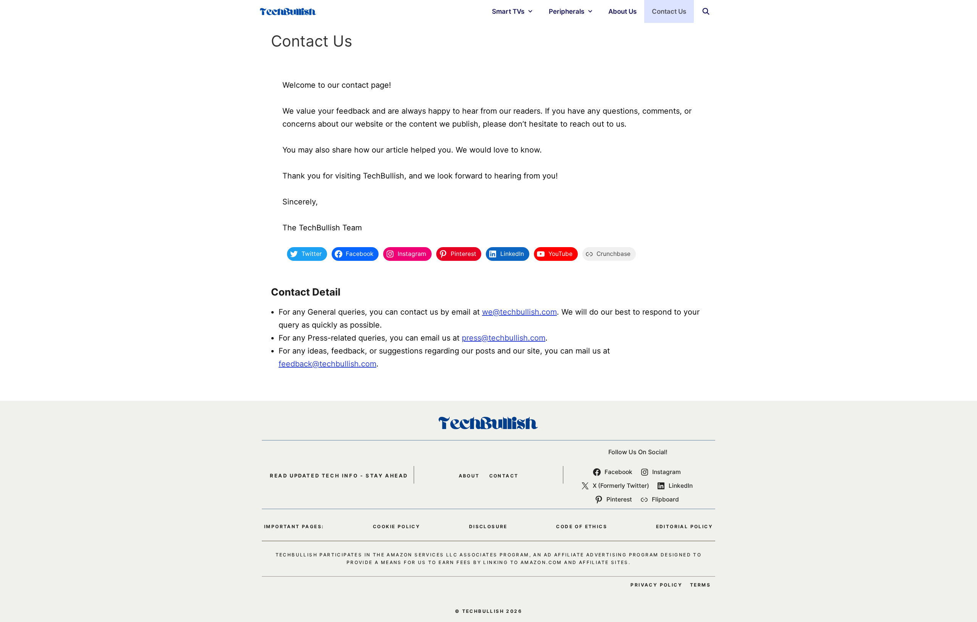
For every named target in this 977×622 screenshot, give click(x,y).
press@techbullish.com (503, 337)
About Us (622, 11)
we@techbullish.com (519, 312)
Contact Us (669, 11)
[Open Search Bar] (705, 11)
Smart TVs (508, 11)
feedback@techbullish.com (327, 363)
